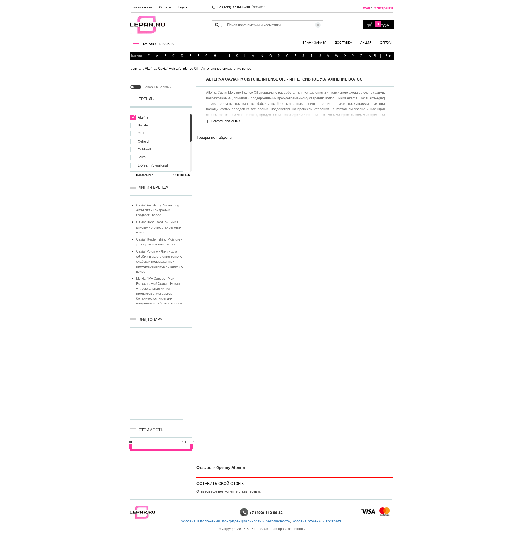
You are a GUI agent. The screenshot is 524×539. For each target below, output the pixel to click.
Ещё (182, 7)
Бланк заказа (142, 7)
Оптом (386, 42)
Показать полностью (225, 121)
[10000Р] (191, 446)
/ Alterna (149, 68)
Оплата (165, 7)
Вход (366, 7)
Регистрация (383, 7)
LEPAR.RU (262, 528)
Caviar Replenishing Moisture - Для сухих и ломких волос (159, 241)
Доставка (343, 42)
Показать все (144, 175)
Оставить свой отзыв (220, 483)
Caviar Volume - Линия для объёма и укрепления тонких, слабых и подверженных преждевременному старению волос (159, 261)
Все (388, 55)
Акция (366, 42)
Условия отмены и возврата (317, 520)
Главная (136, 68)
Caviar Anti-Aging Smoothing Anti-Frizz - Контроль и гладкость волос (157, 210)
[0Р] (130, 446)
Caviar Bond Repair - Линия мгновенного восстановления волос (159, 227)
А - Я (372, 55)
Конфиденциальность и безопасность (256, 520)
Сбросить (180, 175)
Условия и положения (200, 520)
